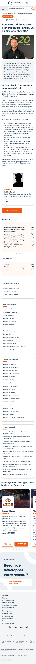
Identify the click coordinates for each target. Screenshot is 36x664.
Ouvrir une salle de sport (10, 343)
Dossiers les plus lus (9, 427)
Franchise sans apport (9, 321)
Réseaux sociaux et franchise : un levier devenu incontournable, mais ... (17, 447)
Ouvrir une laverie (8, 340)
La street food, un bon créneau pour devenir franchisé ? (17, 457)
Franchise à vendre (8, 318)
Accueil (4, 13)
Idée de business (7, 613)
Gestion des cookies (6, 660)
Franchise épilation (8, 402)
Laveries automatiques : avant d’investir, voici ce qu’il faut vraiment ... (17, 432)
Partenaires (5, 598)
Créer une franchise (8, 315)
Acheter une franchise (9, 350)
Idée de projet (7, 334)
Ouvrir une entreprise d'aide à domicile (14, 346)
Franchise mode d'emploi (11, 283)
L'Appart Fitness (8, 511)
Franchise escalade (8, 405)
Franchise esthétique (9, 380)
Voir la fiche (7, 544)
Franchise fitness (8, 408)
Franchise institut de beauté (11, 411)
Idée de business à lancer (10, 331)
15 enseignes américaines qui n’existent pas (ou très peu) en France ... (17, 437)
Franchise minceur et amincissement (14, 417)
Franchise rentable (8, 324)
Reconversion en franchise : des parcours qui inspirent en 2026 (17, 470)
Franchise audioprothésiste (11, 395)
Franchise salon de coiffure (11, 373)
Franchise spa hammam (10, 370)
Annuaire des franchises (10, 312)
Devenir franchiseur (8, 607)
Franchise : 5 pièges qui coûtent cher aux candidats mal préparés (18, 452)
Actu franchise (11, 13)
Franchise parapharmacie (10, 386)
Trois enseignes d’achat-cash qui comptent (15, 474)
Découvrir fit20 (12, 211)
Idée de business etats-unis (11, 337)
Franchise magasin (8, 328)
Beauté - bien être (7, 16)
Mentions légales (22, 655)
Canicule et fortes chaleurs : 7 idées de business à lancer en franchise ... (17, 442)
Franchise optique (8, 383)
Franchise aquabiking (9, 392)
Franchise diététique (9, 376)
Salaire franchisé (7, 621)
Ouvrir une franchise (9, 304)
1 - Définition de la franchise (11, 288)
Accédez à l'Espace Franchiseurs (15, 582)
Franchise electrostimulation (11, 398)
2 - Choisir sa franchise (9, 291)
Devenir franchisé (8, 309)
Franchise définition (8, 600)
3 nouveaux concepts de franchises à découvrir (17, 461)
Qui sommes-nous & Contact (26, 649)
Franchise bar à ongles (9, 364)
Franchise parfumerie (9, 389)
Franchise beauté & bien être (24, 13)
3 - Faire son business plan (10, 294)
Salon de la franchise (8, 602)
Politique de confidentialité (7, 655)
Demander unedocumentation (21, 544)
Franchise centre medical (10, 367)
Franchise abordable (8, 623)
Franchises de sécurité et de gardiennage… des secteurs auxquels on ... (17, 465)
